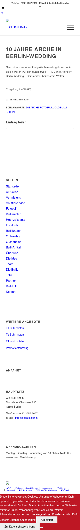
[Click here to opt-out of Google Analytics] (41, 527)
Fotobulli (46, 107)
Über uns (12, 253)
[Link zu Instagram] (71, 483)
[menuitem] (68, 27)
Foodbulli (12, 225)
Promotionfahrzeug (17, 348)
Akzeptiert (47, 519)
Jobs (9, 275)
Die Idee (11, 258)
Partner (11, 280)
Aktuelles (12, 192)
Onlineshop (13, 236)
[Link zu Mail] (65, 483)
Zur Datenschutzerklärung (20, 526)
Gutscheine (13, 241)
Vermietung (13, 197)
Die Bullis (12, 269)
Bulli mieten (13, 214)
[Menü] (68, 27)
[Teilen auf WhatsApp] (40, 133)
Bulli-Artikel (13, 247)
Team (10, 264)
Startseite (12, 186)
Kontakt (11, 291)
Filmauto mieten (15, 341)
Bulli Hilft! (12, 286)
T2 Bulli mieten (15, 334)
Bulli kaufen (13, 230)
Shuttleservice (15, 203)
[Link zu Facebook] (59, 483)
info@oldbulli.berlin (26, 418)
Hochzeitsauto (15, 219)
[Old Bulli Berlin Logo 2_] (33, 27)
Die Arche (32, 107)
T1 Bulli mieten (15, 328)
